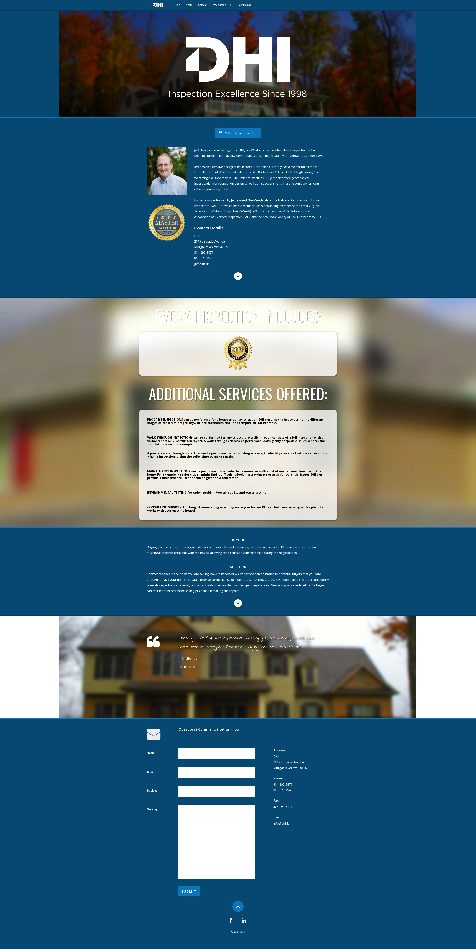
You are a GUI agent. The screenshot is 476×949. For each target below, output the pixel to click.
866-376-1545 (203, 258)
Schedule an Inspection (241, 133)
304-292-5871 (203, 253)
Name (151, 752)
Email (151, 771)
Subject (152, 790)
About (189, 5)
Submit (189, 891)
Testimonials (245, 5)
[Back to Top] (238, 906)
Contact (202, 5)
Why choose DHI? (222, 5)
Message (153, 809)
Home (177, 5)
